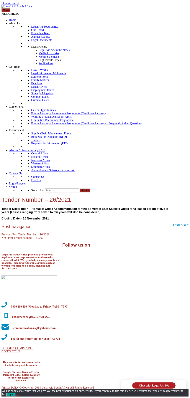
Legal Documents (41, 40)
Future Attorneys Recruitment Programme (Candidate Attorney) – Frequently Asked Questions (86, 123)
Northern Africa (40, 160)
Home (12, 20)
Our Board (37, 30)
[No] (17, 395)
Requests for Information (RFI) (49, 143)
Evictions (36, 83)
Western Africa (40, 163)
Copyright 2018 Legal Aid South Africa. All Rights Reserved (58, 387)
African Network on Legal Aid (27, 150)
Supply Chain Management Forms (51, 133)
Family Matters (40, 80)
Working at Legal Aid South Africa (51, 116)
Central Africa (39, 153)
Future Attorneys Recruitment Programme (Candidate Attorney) (68, 113)
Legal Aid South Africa (44, 26)
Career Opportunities (43, 110)
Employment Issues (42, 90)
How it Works (39, 70)
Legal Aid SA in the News (54, 50)
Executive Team (40, 33)
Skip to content (10, 3)
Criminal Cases (40, 100)
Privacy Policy (10, 387)
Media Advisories (49, 53)
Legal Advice (39, 86)
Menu (6, 10)
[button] (10, 13)
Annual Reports (40, 36)
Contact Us (15, 173)
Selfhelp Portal (39, 76)
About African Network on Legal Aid (53, 170)
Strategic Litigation (42, 93)
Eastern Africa (39, 156)
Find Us (36, 180)
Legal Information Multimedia (48, 73)
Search (13, 186)
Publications (46, 63)
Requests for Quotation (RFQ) (49, 136)
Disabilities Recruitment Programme (52, 120)
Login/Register (17, 183)
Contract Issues (40, 96)
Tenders (35, 140)
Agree (11, 394)
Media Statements (49, 56)
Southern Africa (40, 166)
